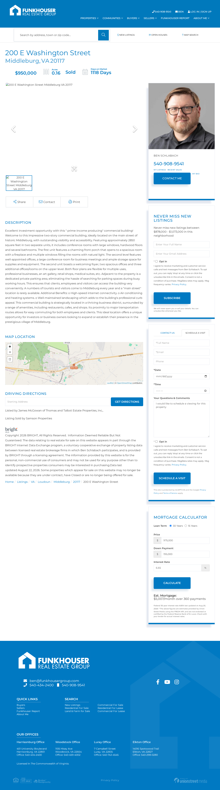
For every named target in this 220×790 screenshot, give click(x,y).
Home (9, 481)
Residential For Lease (110, 708)
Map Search (191, 35)
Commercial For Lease (111, 711)
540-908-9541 (163, 11)
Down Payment (163, 548)
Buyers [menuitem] (132, 18)
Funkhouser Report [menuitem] (175, 18)
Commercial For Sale (110, 705)
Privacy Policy (179, 284)
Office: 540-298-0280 (145, 754)
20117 (76, 481)
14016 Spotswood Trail (146, 750)
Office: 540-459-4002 (67, 754)
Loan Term (160, 525)
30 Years (178, 525)
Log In (194, 11)
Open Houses (159, 35)
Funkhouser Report (28, 711)
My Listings (160, 170)
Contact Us (167, 333)
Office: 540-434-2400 (29, 754)
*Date (157, 370)
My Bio (195, 174)
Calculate (172, 583)
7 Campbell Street (105, 750)
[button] (103, 35)
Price (157, 534)
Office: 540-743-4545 (106, 754)
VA (33, 481)
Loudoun (44, 481)
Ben (181, 11)
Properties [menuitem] (88, 18)
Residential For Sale (77, 708)
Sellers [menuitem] (149, 18)
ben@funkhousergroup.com (54, 681)
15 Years (192, 525)
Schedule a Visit (195, 333)
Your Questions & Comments (172, 398)
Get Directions (127, 401)
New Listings (127, 35)
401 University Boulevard (32, 750)
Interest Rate (162, 562)
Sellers (21, 708)
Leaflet (110, 383)
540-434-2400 (42, 685)
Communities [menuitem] (111, 18)
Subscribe (172, 298)
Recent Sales (175, 170)
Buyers (21, 705)
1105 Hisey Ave (68, 750)
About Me (22, 714)
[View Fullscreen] (9, 359)
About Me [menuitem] (200, 18)
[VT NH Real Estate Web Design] (174, 780)
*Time (157, 384)
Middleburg (62, 481)
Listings (22, 481)
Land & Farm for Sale (77, 711)
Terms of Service (170, 493)
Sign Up (206, 11)
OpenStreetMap (124, 383)
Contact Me (172, 178)
